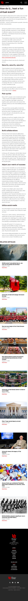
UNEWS (14, 564)
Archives (14, 556)
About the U (10, 589)
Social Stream (14, 567)
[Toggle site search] (21, 2)
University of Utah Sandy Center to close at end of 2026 (13, 390)
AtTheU (14, 90)
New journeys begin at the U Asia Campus (13, 326)
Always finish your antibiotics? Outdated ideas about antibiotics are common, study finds (13, 484)
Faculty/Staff (14, 552)
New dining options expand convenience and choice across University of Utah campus (12, 358)
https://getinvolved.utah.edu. (9, 57)
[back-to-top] (26, 598)
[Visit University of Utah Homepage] (2, 2)
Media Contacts (17, 589)
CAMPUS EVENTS (14, 566)
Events (14, 555)
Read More (4, 267)
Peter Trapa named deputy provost (11, 421)
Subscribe (14, 558)
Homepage (14, 550)
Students (14, 553)
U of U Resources (14, 569)
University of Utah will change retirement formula (13, 295)
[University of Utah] (14, 578)
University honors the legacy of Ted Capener (11, 452)
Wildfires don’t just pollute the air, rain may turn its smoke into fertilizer (12, 263)
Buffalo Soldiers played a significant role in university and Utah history (13, 516)
